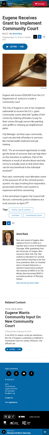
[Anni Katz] (8, 237)
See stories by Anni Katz (27, 282)
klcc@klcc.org (10, 393)
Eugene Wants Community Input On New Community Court (23, 319)
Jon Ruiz (15, 215)
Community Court (34, 215)
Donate (40, 4)
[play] (3, 432)
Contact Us (9, 398)
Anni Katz (17, 33)
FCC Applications (11, 402)
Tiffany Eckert (10, 331)
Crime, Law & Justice (21, 210)
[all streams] (45, 432)
